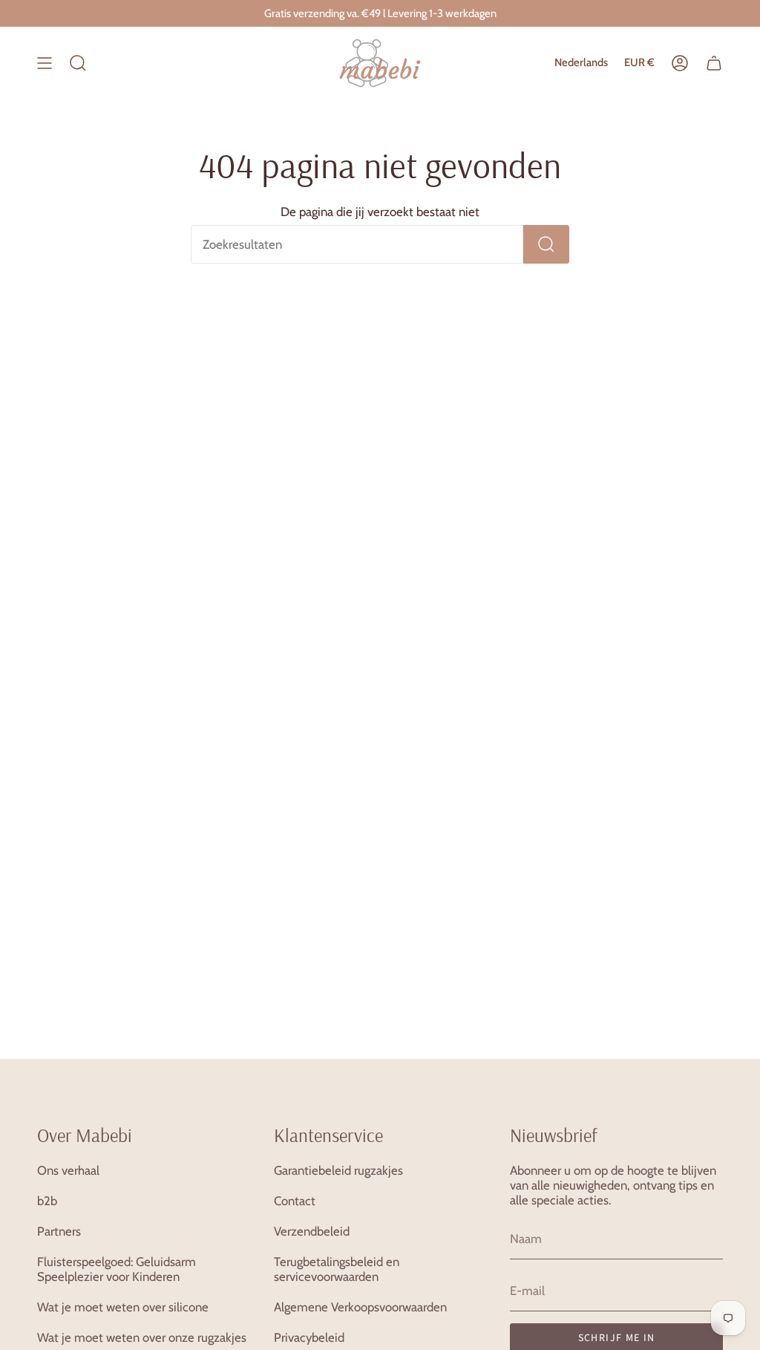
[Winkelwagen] (714, 63)
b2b (47, 1200)
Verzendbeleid (312, 1231)
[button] (78, 63)
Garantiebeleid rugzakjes (338, 1170)
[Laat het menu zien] (44, 63)
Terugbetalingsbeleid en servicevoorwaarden (336, 1269)
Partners (59, 1231)
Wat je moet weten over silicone (123, 1307)
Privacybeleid (309, 1337)
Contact (294, 1200)
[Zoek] (546, 244)
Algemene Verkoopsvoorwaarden (360, 1307)
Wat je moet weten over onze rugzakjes (141, 1337)
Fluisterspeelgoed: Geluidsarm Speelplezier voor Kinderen (116, 1269)
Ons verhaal (68, 1170)
